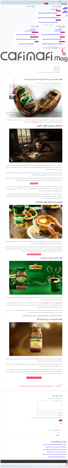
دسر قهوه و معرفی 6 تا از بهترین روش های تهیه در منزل (26, 34)
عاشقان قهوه (59, 26)
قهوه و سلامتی (54, 9)
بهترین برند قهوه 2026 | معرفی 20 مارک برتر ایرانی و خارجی (48, 17)
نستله (37, 359)
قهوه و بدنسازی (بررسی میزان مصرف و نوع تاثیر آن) (48, 22)
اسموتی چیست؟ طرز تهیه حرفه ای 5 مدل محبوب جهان (26, 39)
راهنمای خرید (58, 15)
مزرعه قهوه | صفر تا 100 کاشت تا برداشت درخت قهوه (48, 13)
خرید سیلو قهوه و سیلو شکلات (34, 254)
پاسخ (57, 435)
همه (56, 8)
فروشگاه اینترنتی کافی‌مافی (49, 48)
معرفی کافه (32, 29)
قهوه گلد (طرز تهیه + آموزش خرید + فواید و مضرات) (52, 39)
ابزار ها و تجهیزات (57, 31)
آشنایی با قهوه (55, 6)
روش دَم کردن (29, 6)
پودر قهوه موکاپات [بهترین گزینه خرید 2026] (57, 457)
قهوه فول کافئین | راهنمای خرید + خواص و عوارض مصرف (54, 454)
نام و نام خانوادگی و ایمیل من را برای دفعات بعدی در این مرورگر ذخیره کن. (45, 418)
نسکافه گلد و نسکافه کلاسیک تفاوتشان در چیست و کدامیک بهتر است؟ (39, 316)
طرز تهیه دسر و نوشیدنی (30, 31)
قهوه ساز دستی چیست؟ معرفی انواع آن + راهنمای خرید (52, 44)
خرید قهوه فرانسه (34, 183)
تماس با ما (60, 48)
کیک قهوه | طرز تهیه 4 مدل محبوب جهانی (26, 44)
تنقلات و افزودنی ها (35, 32)
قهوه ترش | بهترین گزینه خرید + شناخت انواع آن (56, 452)
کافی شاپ (34, 26)
